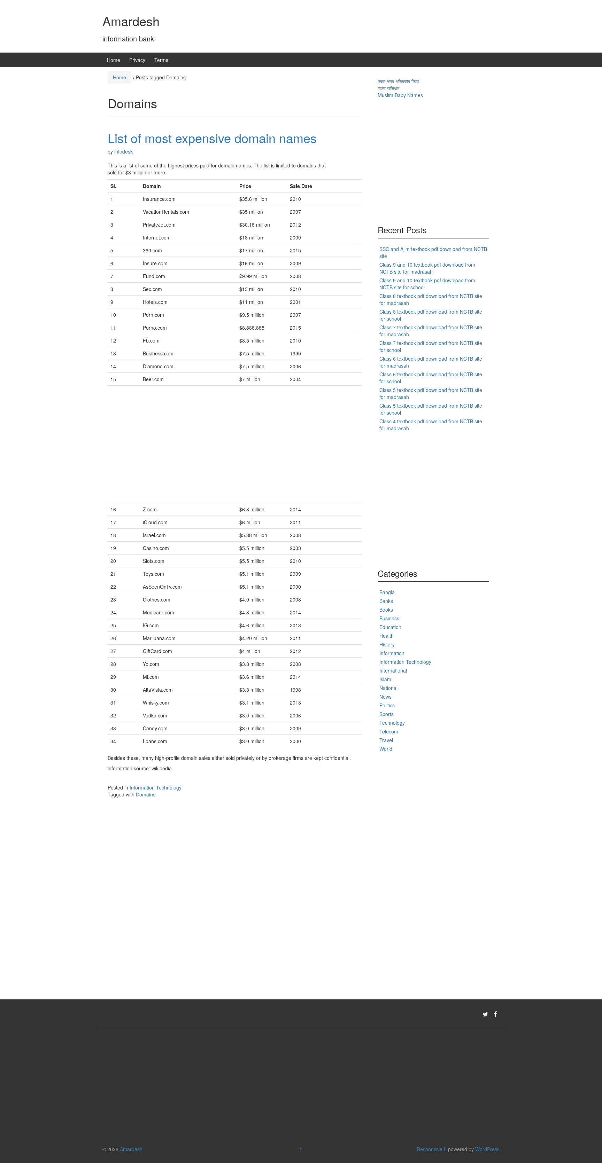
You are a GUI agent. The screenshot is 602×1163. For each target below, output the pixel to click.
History (387, 644)
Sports (386, 713)
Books (386, 609)
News (385, 696)
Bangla (387, 592)
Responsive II (432, 1149)
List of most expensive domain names (212, 138)
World (385, 748)
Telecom (388, 731)
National (388, 687)
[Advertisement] (234, 444)
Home (113, 59)
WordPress (487, 1149)
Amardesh (131, 21)
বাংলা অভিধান (388, 88)
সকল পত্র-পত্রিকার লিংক (398, 81)
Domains (145, 794)
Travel (386, 740)
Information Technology (156, 787)
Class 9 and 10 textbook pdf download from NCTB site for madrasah (427, 268)
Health (386, 635)
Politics (387, 705)
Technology (392, 722)
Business (389, 618)
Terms (161, 59)
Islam (385, 679)
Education (390, 626)
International (393, 670)
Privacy (137, 59)
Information (391, 653)
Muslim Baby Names (400, 95)
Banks (386, 600)
